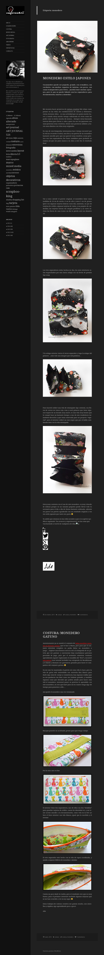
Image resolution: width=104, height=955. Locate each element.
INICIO (8, 23)
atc (7, 138)
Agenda (9, 118)
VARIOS (8, 45)
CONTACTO (9, 51)
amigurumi (10, 124)
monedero (9, 170)
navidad (9, 173)
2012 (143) (9, 232)
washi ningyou (11, 211)
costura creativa (73, 109)
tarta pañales (10, 206)
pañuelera (10, 185)
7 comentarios (80, 937)
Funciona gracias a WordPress (52, 951)
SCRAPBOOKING (11, 26)
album (15, 118)
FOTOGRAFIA (10, 38)
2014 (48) (9, 226)
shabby (9, 199)
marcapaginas (12, 159)
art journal (12, 127)
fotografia (10, 147)
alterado (11, 121)
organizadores (11, 183)
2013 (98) (9, 229)
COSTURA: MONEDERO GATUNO (61, 635)
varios (9, 209)
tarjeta (13, 203)
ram (8, 188)
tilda (18, 206)
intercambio (11, 150)
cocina (8, 142)
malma (8, 157)
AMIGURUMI (10, 42)
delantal (9, 145)
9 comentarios (83, 615)
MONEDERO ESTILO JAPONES (67, 78)
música (17, 169)
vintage (15, 209)
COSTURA (9, 29)
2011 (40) (9, 235)
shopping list (18, 199)
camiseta (20, 138)
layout (21, 150)
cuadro (22, 141)
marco (9, 162)
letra (8, 154)
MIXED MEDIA (10, 32)
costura (15, 141)
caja (15, 137)
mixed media (13, 166)
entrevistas (17, 144)
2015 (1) (9, 223)
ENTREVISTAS (10, 48)
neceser (15, 172)
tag (7, 203)
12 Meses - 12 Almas (13, 115)
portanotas (18, 185)
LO (18, 154)
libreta (14, 154)
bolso (11, 138)
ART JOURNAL (10, 35)
